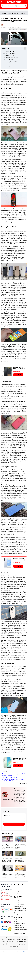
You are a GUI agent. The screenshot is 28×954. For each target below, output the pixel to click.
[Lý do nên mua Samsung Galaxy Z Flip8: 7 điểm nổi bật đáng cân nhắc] (7, 839)
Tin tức (7, 9)
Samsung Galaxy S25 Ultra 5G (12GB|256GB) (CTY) (19, 368)
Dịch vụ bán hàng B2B (19, 914)
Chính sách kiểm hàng (19, 933)
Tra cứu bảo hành (18, 906)
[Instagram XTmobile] (10, 921)
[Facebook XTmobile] (2, 921)
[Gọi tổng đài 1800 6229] (1, 2)
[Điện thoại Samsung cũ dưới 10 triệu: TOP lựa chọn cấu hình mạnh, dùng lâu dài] (7, 853)
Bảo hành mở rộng (18, 919)
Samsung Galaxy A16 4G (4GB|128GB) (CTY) (19, 759)
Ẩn (24, 48)
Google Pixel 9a (8, 59)
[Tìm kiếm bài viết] (25, 6)
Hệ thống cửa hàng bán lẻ (20, 891)
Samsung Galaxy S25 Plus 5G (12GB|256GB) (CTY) (19, 559)
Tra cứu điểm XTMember (20, 908)
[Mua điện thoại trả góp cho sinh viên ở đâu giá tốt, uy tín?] (20, 839)
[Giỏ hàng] (26, 2)
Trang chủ (2, 9)
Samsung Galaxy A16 (9, 66)
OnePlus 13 (7, 64)
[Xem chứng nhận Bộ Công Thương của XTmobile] (4, 929)
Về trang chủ (17, 893)
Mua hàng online (18, 902)
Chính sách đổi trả (18, 925)
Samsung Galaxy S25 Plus (11, 61)
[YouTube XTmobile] (5, 921)
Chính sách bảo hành (19, 927)
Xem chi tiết (18, 374)
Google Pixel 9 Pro (9, 55)
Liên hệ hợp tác (18, 889)
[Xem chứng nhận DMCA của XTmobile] (10, 929)
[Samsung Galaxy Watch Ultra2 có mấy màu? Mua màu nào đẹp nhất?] (20, 853)
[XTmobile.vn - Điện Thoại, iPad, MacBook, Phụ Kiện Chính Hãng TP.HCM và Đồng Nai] (14, 2)
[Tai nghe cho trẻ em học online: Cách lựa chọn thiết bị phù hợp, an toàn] (20, 868)
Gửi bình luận (14, 824)
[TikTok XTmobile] (7, 921)
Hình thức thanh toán (19, 904)
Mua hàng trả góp (18, 900)
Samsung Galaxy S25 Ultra (11, 57)
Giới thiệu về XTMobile (19, 887)
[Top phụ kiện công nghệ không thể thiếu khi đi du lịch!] (7, 868)
